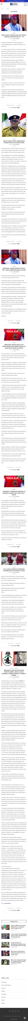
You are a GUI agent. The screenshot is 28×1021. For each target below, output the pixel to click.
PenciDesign (23, 1016)
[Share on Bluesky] (17, 107)
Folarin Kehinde (16, 38)
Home (2, 8)
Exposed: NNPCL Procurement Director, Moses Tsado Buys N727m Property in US (18, 927)
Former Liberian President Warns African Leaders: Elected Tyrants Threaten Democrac (19, 936)
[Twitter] (12, 1011)
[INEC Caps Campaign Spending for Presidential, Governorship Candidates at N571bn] (5, 962)
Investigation (3, 994)
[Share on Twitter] (12, 107)
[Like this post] (9, 107)
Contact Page (3, 982)
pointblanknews (7, 903)
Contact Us (3, 988)
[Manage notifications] (25, 1018)
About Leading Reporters (6, 985)
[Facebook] (10, 1011)
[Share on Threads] (15, 107)
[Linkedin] (18, 1011)
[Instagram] (15, 1011)
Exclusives (3, 997)
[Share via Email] (18, 107)
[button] (5, 1)
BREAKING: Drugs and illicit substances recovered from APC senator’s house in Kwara (14, 346)
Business (3, 1003)
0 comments (19, 105)
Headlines (3, 991)
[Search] (25, 4)
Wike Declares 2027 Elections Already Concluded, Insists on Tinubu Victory (18, 953)
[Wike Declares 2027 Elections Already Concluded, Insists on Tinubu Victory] (5, 953)
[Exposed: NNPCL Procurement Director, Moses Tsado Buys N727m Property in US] (5, 927)
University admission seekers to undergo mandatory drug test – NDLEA (14, 493)
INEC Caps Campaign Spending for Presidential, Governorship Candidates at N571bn (18, 961)
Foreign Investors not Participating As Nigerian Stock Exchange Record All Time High (18, 944)
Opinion (2, 1000)
